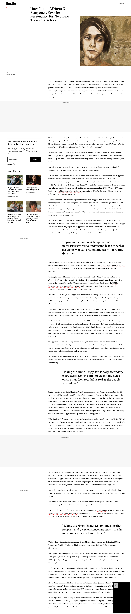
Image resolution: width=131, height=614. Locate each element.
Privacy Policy (12, 164)
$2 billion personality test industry (69, 191)
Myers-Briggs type (108, 94)
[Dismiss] (127, 584)
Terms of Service (36, 163)
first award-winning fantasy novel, (85, 141)
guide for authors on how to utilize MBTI (63, 513)
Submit (35, 159)
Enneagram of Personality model (88, 407)
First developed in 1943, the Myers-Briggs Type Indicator (75, 185)
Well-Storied (102, 510)
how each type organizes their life (79, 179)
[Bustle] (11, 3)
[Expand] (114, 584)
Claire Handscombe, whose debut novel (85, 392)
